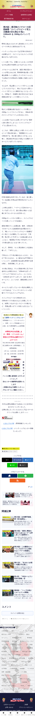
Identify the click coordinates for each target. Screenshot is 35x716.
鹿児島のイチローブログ (10, 451)
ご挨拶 (26, 704)
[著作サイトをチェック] (9, 476)
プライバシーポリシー (26, 707)
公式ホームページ (9, 704)
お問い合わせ (9, 707)
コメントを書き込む (17, 613)
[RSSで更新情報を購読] (17, 480)
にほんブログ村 (8, 423)
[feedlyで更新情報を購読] (25, 476)
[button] (23, 465)
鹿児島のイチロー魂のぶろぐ (11, 448)
